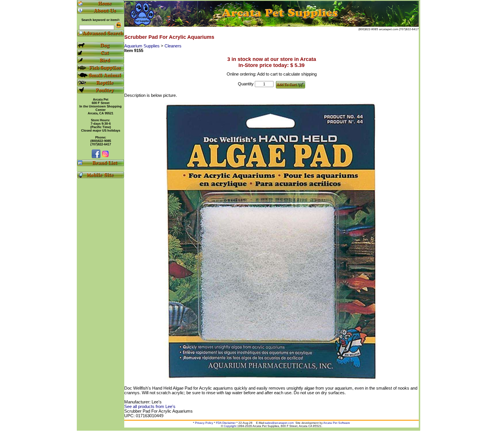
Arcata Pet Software (336, 422)
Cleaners (173, 46)
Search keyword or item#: (100, 20)
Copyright (230, 426)
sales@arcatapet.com (279, 422)
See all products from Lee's (149, 406)
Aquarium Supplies (142, 46)
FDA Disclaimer (226, 422)
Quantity (246, 84)
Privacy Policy (204, 422)
